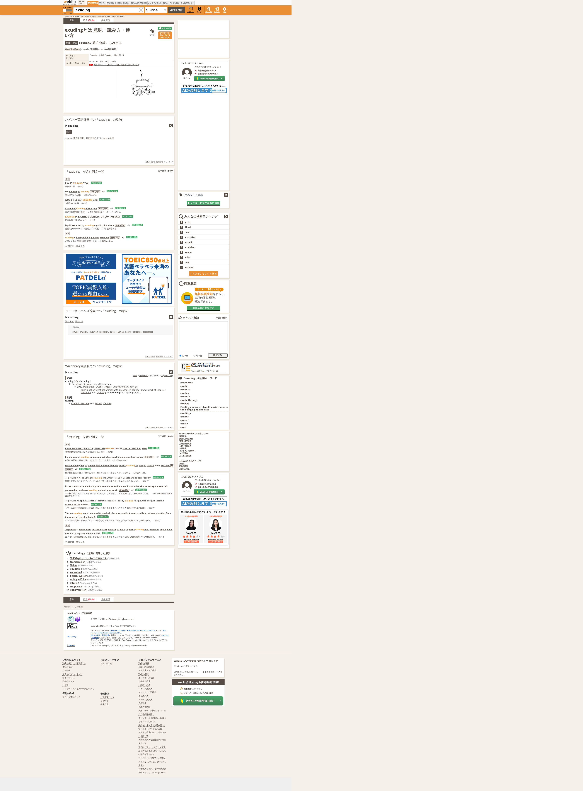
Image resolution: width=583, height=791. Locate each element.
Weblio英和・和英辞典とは (74, 663)
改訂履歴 (95, 637)
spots (155, 486)
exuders (185, 389)
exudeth (185, 396)
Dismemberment (120, 386)
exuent (184, 420)
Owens (99, 386)
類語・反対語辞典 (186, 439)
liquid (68, 225)
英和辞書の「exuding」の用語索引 (73, 607)
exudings (185, 413)
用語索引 (159, 162)
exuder (184, 386)
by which (88, 384)
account (189, 267)
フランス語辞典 (145, 688)
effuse (75, 332)
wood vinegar (86, 478)
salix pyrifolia (78, 579)
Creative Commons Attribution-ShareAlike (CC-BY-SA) (132, 630)
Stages (107, 386)
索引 (153, 162)
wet (100, 490)
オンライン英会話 (155, 3)
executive (190, 237)
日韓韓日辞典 (144, 685)
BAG (95, 200)
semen (148, 486)
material (112, 529)
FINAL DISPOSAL (74, 448)
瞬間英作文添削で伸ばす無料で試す (164, 35)
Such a (84, 389)
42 (165, 375)
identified (100, 389)
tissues (139, 457)
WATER (101, 448)
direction (160, 513)
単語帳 (181, 464)
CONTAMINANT (112, 217)
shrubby (75, 465)
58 (136, 386)
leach (112, 332)
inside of (69, 533)
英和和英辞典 (93, 3)
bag (104, 478)
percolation (148, 332)
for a (93, 500)
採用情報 (104, 704)
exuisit (184, 423)
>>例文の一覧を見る (75, 246)
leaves (122, 465)
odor (141, 465)
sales (187, 232)
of (79, 191)
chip (85, 517)
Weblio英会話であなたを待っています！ (203, 512)
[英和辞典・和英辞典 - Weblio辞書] (70, 1)
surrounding (128, 457)
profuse (95, 237)
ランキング (168, 162)
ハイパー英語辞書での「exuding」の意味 (93, 119)
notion (92, 389)
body (90, 517)
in (89, 237)
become (116, 513)
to (100, 513)
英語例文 (102, 3)
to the (77, 504)
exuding (165, 635)
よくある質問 (208, 672)
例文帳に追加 (96, 183)
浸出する (79, 321)
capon (188, 252)
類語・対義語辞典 (146, 666)
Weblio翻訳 (221, 317)
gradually (107, 513)
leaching (120, 332)
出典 (135, 375)
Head (188, 227)
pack (104, 529)
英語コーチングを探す (171, 3)
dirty (93, 486)
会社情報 (104, 700)
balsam (150, 465)
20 (162, 375)
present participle (80, 403)
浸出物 (73, 565)
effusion (83, 332)
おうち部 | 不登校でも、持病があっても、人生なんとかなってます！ (152, 762)
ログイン (217, 12)
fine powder (140, 500)
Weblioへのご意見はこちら (186, 666)
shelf (87, 486)
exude (68, 138)
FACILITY (88, 448)
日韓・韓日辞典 (185, 446)
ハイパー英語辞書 (99, 16)
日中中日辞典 (144, 681)
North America (103, 465)
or (164, 389)
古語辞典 (182, 448)
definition (86, 392)
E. (94, 386)
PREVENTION (82, 217)
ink (71, 513)
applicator (85, 500)
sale (187, 262)
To (66, 478)
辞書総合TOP (68, 681)
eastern (91, 465)
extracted (76, 225)
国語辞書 (182, 436)
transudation (77, 561)
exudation (93, 332)
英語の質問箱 (144, 706)
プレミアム (208, 12)
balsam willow (78, 575)
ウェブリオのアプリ (71, 696)
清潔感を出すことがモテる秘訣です (88, 558)
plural (77, 381)
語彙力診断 (183, 466)
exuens (184, 416)
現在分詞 (77, 138)
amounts (104, 237)
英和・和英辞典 (185, 441)
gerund (98, 403)
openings (101, 392)
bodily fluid (82, 237)
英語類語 (110, 3)
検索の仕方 (67, 666)
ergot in (98, 225)
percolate (137, 332)
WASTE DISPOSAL (132, 448)
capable (110, 500)
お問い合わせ (106, 663)
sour (109, 490)
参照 (111, 138)
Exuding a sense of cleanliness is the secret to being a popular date (204, 408)
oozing (128, 332)
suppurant (76, 586)
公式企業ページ (107, 697)
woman (109, 389)
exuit (183, 427)
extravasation (78, 589)
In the (68, 486)
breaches (123, 389)
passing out (99, 457)
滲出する (69, 321)
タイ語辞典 (183, 453)
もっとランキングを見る (203, 273)
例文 (85, 20)
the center (70, 517)
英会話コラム (184, 469)
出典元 (147, 162)
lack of (152, 389)
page (132, 386)
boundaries (137, 389)
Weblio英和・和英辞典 (100, 635)
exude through (188, 400)
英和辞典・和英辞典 (83, 16)
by (83, 225)
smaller (125, 513)
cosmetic (101, 500)
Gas (90, 208)
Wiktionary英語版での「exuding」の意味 (93, 366)
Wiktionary (143, 375)
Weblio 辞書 (69, 16)
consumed (76, 572)
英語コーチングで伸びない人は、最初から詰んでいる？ (116, 64)
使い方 (199, 12)
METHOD (94, 217)
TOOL (86, 183)
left (165, 486)
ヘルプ (65, 685)
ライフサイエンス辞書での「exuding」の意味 (96, 311)
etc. (95, 208)
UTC (168, 375)
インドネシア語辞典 (186, 451)
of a (108, 457)
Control (69, 208)
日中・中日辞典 (185, 443)
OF (95, 448)
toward (132, 513)
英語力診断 (135, 3)
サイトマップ (68, 677)
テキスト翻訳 (191, 317)
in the (169, 529)
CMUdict (71, 645)
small (68, 465)
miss (187, 257)
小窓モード (190, 12)
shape (160, 389)
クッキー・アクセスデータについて (78, 688)
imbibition (103, 332)
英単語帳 (126, 3)
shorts (110, 486)
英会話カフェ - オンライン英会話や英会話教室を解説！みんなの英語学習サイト (152, 751)
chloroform (108, 225)
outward (151, 513)
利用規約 (66, 670)
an (136, 465)
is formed (94, 513)
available (189, 247)
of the (79, 517)
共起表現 (118, 3)
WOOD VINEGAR (73, 200)
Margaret (88, 386)
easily (119, 478)
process (73, 191)
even (187, 222)
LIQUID (68, 183)
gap (85, 513)
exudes (184, 393)
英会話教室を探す (187, 3)
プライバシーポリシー (72, 674)
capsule (69, 504)
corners (76, 486)
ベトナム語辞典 (185, 456)
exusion (74, 582)
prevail (188, 242)
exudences (186, 382)
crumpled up (71, 490)
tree (82, 465)
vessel (113, 457)
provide (72, 478)
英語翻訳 (143, 3)
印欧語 (89, 138)
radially (142, 513)
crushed (165, 465)
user (140, 478)
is (115, 478)
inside (159, 500)
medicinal (84, 529)
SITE (144, 448)
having (114, 465)
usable (126, 478)
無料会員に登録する (203, 308)
